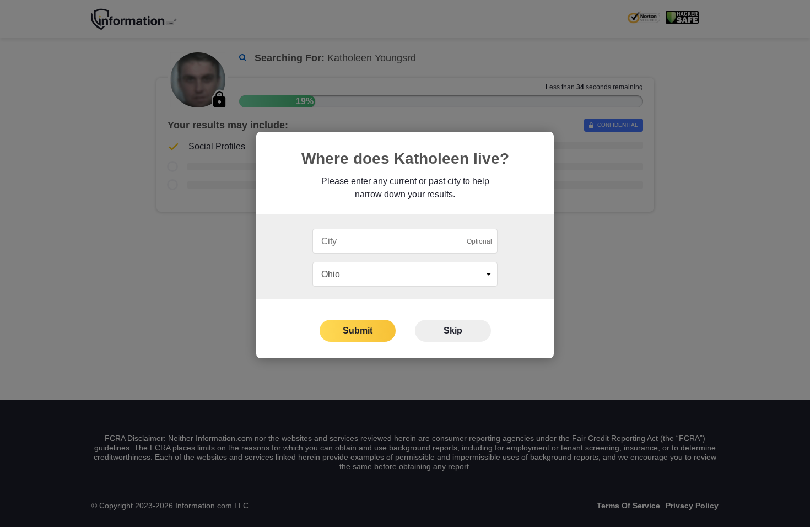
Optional (479, 241)
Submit (357, 330)
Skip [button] (453, 330)
